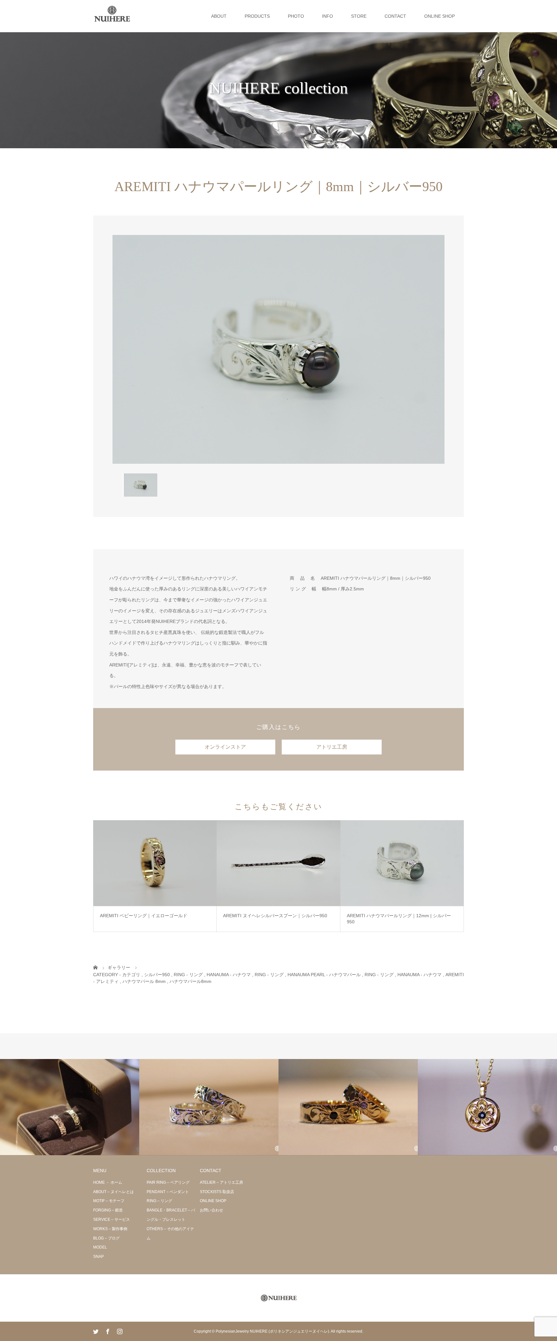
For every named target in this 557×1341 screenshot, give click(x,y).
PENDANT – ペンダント (168, 1192)
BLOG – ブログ (106, 1238)
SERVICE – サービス (111, 1219)
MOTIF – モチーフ (108, 1201)
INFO (327, 16)
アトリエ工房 (331, 747)
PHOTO (296, 16)
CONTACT (395, 16)
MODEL (100, 1247)
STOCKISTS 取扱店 (217, 1192)
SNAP (98, 1256)
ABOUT (219, 16)
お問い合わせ (211, 1210)
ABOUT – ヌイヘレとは (113, 1192)
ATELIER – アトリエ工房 (221, 1182)
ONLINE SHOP (439, 16)
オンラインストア (225, 747)
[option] (278, 349)
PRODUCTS (257, 16)
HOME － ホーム (107, 1182)
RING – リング (159, 1201)
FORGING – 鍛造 (108, 1210)
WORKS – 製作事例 (110, 1229)
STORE (358, 16)
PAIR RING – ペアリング (168, 1182)
